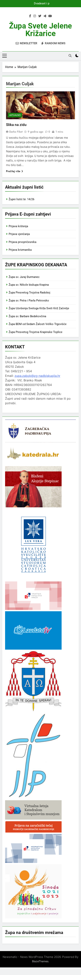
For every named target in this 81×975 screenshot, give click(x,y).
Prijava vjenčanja (19, 234)
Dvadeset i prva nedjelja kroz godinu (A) (40, 3)
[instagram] (34, 16)
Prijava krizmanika (20, 249)
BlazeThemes (40, 961)
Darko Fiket (16, 132)
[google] (44, 16)
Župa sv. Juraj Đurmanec (24, 277)
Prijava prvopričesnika (22, 242)
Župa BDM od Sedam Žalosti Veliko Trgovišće (37, 324)
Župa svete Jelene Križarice (40, 29)
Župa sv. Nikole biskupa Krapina (29, 284)
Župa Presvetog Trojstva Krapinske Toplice (35, 332)
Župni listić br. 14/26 (21, 199)
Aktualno (15, 115)
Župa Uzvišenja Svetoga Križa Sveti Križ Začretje (39, 308)
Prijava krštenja (18, 226)
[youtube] (50, 16)
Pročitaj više (13, 171)
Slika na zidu (16, 125)
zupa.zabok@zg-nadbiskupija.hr (37, 376)
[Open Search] (70, 55)
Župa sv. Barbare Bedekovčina (27, 316)
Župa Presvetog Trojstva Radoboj (29, 292)
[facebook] (30, 16)
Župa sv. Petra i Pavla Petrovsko (29, 300)
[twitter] (39, 16)
